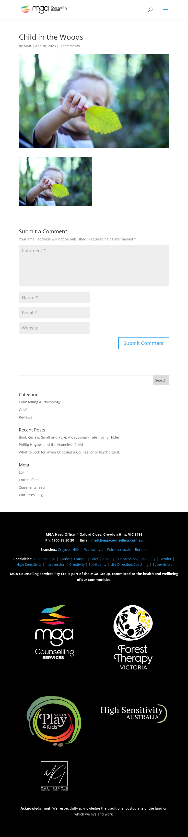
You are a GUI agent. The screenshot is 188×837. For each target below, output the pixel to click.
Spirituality (97, 564)
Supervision (162, 564)
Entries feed (29, 479)
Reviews (25, 417)
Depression (127, 558)
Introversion (55, 564)
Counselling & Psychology (39, 402)
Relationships (44, 558)
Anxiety (108, 558)
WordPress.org (31, 494)
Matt (27, 46)
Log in (24, 472)
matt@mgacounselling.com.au (117, 540)
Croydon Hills (69, 549)
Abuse (64, 558)
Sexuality (148, 558)
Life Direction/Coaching (129, 564)
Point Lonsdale (119, 549)
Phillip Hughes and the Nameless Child (51, 444)
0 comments (70, 46)
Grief (23, 409)
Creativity (77, 564)
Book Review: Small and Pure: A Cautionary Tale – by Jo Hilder (69, 437)
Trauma (80, 558)
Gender (165, 558)
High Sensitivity (29, 564)
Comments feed (32, 487)
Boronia (141, 549)
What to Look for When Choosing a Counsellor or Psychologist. (69, 452)
